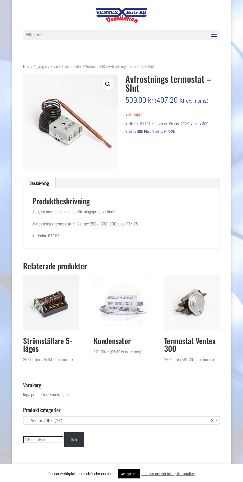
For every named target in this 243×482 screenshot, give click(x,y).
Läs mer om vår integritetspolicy (168, 473)
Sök (74, 439)
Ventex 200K (95, 66)
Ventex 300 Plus (138, 131)
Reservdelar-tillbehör (66, 66)
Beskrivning (39, 183)
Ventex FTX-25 (163, 131)
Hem (26, 66)
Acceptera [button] (128, 473)
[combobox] (121, 420)
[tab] (39, 183)
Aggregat (40, 66)
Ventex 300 (199, 123)
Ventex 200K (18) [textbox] (120, 420)
